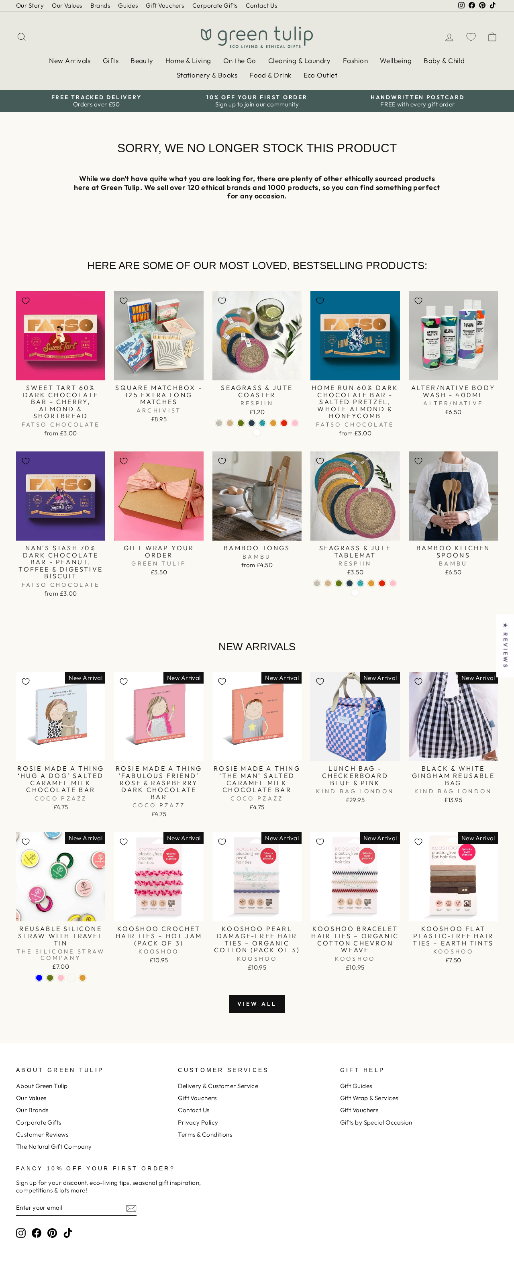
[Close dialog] (387, 527)
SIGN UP (186, 715)
